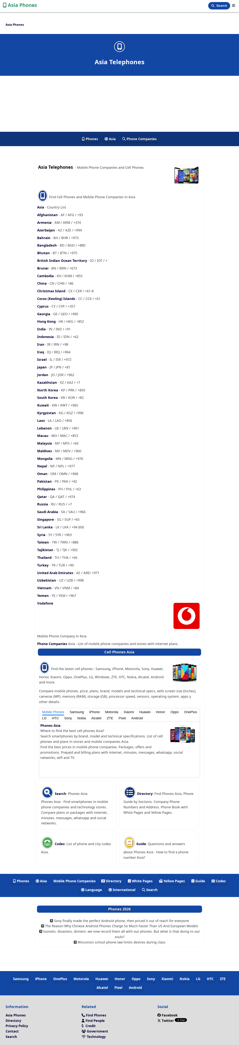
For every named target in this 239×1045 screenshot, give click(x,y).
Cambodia (46, 276)
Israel (42, 359)
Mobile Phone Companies (74, 881)
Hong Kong (47, 321)
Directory (144, 793)
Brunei (43, 268)
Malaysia (45, 443)
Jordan (43, 375)
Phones (91, 139)
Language (93, 889)
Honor (160, 712)
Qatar (42, 496)
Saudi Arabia (48, 512)
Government (97, 1031)
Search (222, 5)
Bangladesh (47, 245)
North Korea (48, 390)
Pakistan (45, 481)
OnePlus (190, 712)
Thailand (44, 557)
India (42, 329)
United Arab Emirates (55, 573)
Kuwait (43, 405)
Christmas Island (51, 291)
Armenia (44, 222)
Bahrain (44, 238)
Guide (140, 844)
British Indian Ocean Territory (62, 260)
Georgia (44, 314)
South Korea (48, 397)
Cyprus (43, 306)
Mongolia (45, 458)
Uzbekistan (47, 580)
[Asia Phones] (233, 5)
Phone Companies (141, 139)
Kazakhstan (47, 382)
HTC (55, 718)
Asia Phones (22, 5)
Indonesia (46, 336)
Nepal (42, 466)
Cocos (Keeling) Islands (56, 298)
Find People (95, 1020)
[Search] (213, 5)
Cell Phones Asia (119, 652)
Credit (90, 1026)
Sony (68, 718)
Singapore (46, 519)
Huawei (144, 712)
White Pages (142, 881)
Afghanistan (48, 215)
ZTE (110, 718)
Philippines (46, 489)
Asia (112, 139)
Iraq (41, 352)
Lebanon (45, 428)
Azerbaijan (46, 230)
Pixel (122, 718)
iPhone (94, 712)
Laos (41, 420)
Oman (42, 473)
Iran (41, 344)
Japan (42, 367)
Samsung (77, 712)
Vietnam (44, 588)
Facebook (170, 1015)
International (123, 889)
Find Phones (95, 1015)
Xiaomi (129, 712)
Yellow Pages (173, 881)
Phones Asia (50, 725)
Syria (41, 534)
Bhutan (44, 253)
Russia (43, 504)
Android (137, 718)
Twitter (168, 1020)
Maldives (45, 451)
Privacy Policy (17, 1026)
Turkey (43, 565)
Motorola (111, 712)
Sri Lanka (45, 527)
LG (44, 718)
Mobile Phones (53, 712)
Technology (96, 1036)
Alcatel (96, 718)
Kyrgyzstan (47, 413)
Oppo (174, 712)
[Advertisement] (119, 104)
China (42, 283)
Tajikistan (45, 550)
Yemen (43, 595)
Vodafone (45, 603)
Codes (59, 844)
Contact (12, 1031)
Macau (43, 435)
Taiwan (43, 542)
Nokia (81, 718)
